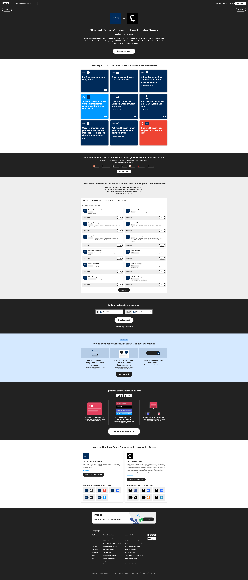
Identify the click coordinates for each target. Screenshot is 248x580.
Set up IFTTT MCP (124, 171)
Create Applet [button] (124, 320)
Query (91, 265)
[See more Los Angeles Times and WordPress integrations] (159, 497)
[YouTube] (144, 574)
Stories (93, 540)
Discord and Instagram (108, 538)
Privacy (121, 573)
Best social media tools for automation (134, 563)
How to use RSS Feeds (130, 549)
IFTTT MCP (94, 546)
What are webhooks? (130, 552)
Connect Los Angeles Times (136, 479)
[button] (124, 374)
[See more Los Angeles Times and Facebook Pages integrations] (133, 490)
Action (91, 211)
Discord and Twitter (108, 563)
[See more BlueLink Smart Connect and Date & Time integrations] (89, 490)
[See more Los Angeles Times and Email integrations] (146, 490)
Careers (101, 573)
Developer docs (95, 561)
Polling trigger (135, 252)
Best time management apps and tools (134, 543)
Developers (94, 573)
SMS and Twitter (107, 552)
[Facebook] (133, 574)
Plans (225, 3)
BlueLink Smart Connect (108, 30)
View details (87, 217)
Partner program (108, 573)
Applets (94, 543)
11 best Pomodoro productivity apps (134, 555)
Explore (218, 3)
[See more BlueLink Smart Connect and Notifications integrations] (102, 497)
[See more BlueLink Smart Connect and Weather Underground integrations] (89, 497)
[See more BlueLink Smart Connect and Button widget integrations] (102, 490)
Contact (116, 573)
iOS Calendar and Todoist (109, 558)
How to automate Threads (131, 558)
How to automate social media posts (134, 561)
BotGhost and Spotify (108, 549)
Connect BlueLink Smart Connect (93, 474)
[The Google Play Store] (152, 538)
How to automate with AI (131, 538)
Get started (240, 3)
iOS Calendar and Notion (109, 540)
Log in (231, 3)
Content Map (95, 552)
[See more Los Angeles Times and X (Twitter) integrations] (133, 497)
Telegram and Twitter (108, 561)
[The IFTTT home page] (5, 3)
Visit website (86, 470)
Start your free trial (124, 431)
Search (93, 555)
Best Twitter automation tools (132, 540)
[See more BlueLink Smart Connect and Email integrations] (115, 490)
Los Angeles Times (144, 30)
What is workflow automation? (132, 546)
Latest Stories (129, 535)
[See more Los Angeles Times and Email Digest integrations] (159, 490)
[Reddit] (155, 574)
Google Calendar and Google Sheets (112, 543)
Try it (120, 217)
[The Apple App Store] (152, 535)
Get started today (124, 51)
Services (94, 538)
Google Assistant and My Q (110, 546)
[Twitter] (148, 574)
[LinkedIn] (137, 574)
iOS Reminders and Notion (109, 555)
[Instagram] (140, 574)
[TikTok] (151, 574)
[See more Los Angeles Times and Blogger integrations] (146, 497)
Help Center (95, 549)
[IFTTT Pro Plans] (97, 264)
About (126, 573)
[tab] (85, 200)
